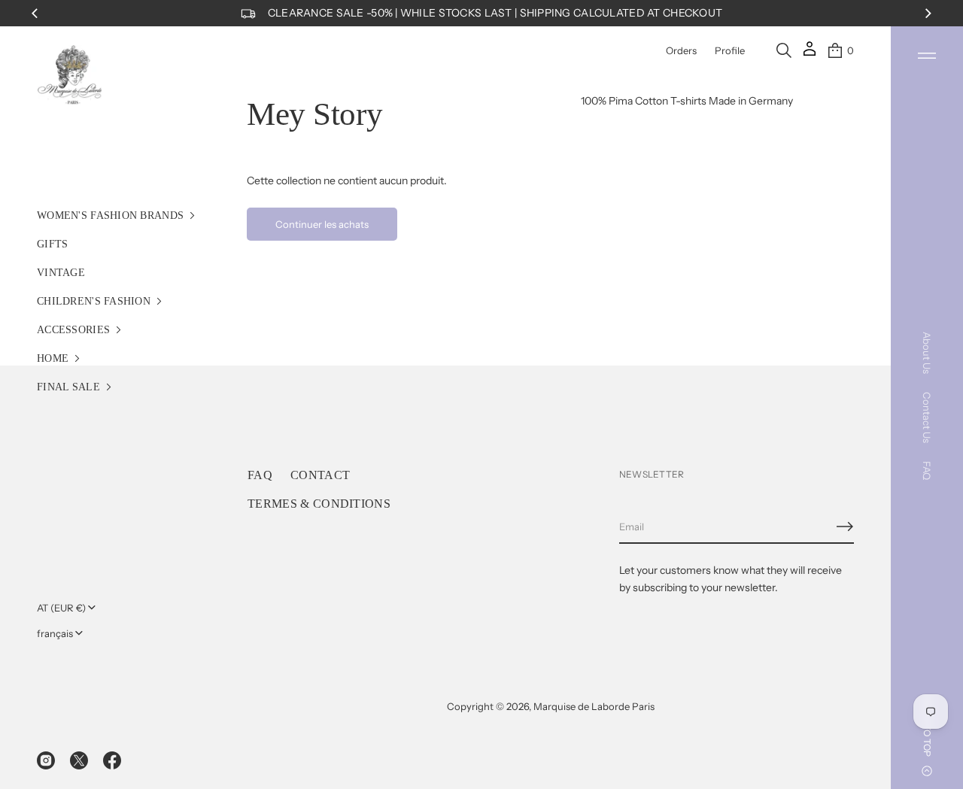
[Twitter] (79, 760)
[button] (783, 50)
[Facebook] (112, 760)
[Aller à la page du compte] (809, 53)
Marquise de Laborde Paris (594, 706)
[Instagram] (45, 760)
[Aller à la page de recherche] (783, 50)
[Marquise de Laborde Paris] (70, 75)
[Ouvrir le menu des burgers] (927, 55)
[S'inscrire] (845, 526)
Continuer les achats (322, 224)
